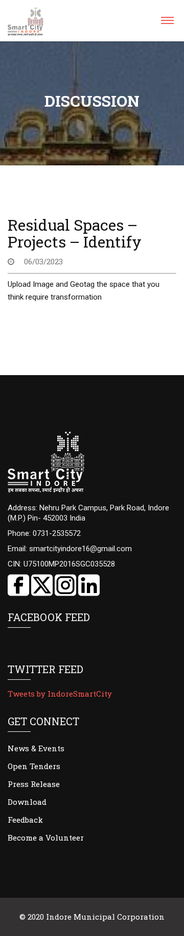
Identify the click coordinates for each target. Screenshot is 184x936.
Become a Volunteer (46, 837)
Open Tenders (34, 766)
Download (27, 802)
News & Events (36, 748)
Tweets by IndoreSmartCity (60, 693)
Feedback (25, 820)
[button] (166, 23)
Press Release (34, 784)
